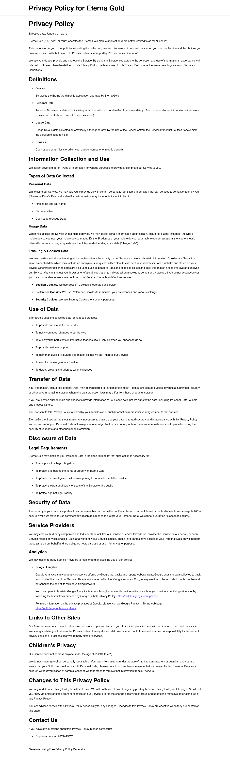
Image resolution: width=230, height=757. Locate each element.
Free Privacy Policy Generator (67, 749)
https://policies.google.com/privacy (137, 596)
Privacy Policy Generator (122, 53)
